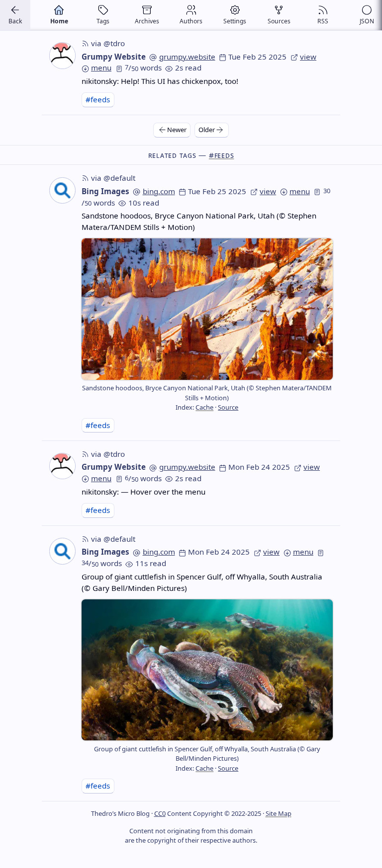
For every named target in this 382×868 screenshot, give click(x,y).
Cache (204, 407)
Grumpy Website (114, 57)
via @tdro (108, 43)
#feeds (98, 99)
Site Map (278, 813)
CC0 (160, 813)
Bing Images (105, 191)
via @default (113, 178)
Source (228, 407)
